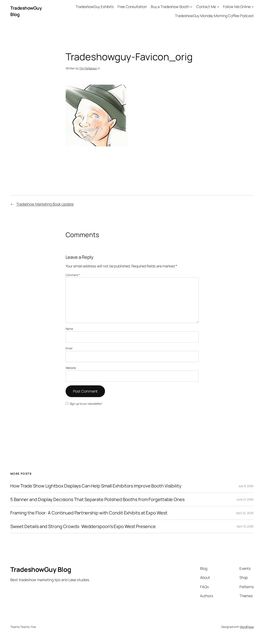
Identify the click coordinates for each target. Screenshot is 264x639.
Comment (73, 275)
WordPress (247, 627)
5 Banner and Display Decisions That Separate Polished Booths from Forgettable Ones (97, 499)
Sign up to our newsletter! (86, 404)
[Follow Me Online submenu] (252, 7)
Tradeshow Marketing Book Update (45, 204)
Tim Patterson (88, 68)
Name (69, 329)
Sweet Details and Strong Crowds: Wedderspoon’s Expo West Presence (83, 526)
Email (69, 348)
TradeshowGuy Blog (40, 569)
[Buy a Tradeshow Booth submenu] (191, 7)
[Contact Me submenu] (218, 7)
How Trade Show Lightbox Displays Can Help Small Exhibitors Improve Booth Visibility (95, 485)
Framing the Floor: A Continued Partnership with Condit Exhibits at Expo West (88, 512)
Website (71, 368)
